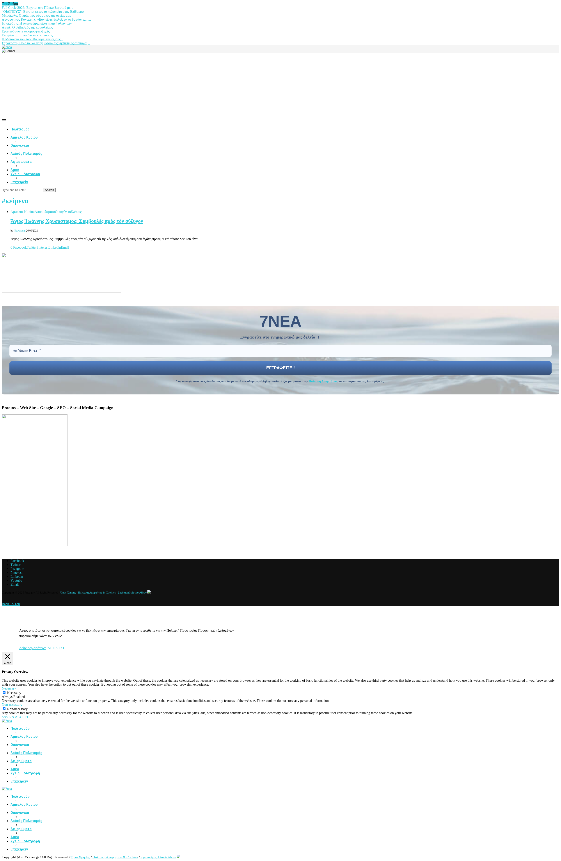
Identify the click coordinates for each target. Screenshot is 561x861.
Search (49, 190)
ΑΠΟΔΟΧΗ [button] (57, 648)
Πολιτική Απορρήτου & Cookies (97, 592)
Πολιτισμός (20, 129)
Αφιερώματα (21, 162)
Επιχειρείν (19, 182)
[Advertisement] (280, 86)
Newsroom (19, 230)
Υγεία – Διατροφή (25, 174)
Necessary (14, 693)
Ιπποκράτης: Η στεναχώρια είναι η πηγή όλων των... (38, 23)
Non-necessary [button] (12, 704)
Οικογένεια (20, 145)
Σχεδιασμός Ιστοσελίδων (132, 592)
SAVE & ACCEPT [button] (15, 717)
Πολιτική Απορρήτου (323, 381)
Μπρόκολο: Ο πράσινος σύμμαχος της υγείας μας (36, 15)
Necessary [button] (9, 688)
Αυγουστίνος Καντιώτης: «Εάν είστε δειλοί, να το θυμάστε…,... (46, 19)
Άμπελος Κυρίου (24, 137)
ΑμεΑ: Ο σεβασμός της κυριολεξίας (27, 27)
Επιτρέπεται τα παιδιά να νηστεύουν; (27, 35)
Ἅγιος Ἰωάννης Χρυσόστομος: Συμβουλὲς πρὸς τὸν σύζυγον (77, 221)
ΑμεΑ (15, 170)
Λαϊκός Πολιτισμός (26, 154)
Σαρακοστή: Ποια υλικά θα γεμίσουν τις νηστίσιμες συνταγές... (46, 43)
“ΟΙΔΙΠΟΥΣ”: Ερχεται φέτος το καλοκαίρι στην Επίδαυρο (43, 11)
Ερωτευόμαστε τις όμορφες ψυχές (26, 31)
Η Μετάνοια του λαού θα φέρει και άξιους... (32, 39)
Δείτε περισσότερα (32, 648)
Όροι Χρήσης (68, 592)
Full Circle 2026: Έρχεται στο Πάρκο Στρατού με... (37, 7)
